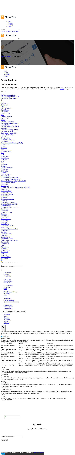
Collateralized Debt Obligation (9, 177)
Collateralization (5, 176)
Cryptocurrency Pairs (7, 238)
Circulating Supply (6, 151)
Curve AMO (4, 252)
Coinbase (3, 166)
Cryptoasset (4, 235)
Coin (2, 163)
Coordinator (4, 209)
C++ (2, 101)
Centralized (4, 128)
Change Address (5, 138)
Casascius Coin (5, 113)
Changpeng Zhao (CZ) (7, 139)
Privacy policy (8, 307)
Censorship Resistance (7, 121)
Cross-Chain (4, 227)
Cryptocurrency (5, 237)
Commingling (5, 186)
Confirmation (4, 196)
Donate (6, 274)
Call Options (4, 103)
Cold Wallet (4, 171)
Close (2, 154)
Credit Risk (4, 222)
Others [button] (3, 394)
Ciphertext (4, 148)
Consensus (4, 197)
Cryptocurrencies (9, 300)
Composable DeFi (6, 191)
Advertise (7, 287)
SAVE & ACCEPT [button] (6, 400)
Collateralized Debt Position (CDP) (11, 179)
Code (2, 161)
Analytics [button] (3, 381)
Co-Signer (4, 159)
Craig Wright (4, 217)
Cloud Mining (5, 158)
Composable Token (6, 192)
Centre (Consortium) (7, 131)
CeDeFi (3, 120)
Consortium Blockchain (7, 202)
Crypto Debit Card (6, 234)
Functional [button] (4, 367)
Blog (5, 295)
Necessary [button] (4, 335)
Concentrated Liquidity (7, 194)
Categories (7, 298)
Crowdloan (4, 232)
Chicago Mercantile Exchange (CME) (12, 143)
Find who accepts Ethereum (9, 98)
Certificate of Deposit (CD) (8, 133)
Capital (3, 106)
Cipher (3, 146)
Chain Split (4, 136)
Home (2, 56)
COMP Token (5, 189)
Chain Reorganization (7, 134)
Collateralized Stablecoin (8, 182)
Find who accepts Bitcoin (8, 95)
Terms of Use (8, 305)
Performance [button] (4, 374)
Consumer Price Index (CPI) (9, 204)
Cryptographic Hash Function (9, 240)
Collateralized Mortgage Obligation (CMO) (13, 181)
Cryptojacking (5, 243)
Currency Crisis (5, 250)
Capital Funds (5, 110)
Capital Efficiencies (6, 108)
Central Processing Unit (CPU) (10, 126)
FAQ (5, 289)
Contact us (7, 279)
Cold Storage (4, 169)
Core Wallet (4, 210)
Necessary (6, 337)
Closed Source (5, 156)
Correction (4, 214)
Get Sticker (7, 276)
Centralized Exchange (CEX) (9, 130)
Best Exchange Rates (10, 292)
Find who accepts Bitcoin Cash (10, 96)
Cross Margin (5, 224)
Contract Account (6, 205)
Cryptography (5, 242)
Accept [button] (3, 454)
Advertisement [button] (5, 388)
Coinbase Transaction (7, 167)
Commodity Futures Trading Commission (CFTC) (15, 187)
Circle (2, 149)
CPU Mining (4, 215)
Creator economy (6, 219)
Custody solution (6, 257)
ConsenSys (4, 200)
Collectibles (4, 184)
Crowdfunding (5, 230)
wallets (62, 89)
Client (2, 153)
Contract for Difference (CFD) (9, 207)
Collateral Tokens (6, 174)
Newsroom (7, 282)
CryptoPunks (4, 247)
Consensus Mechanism (7, 199)
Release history (8, 308)
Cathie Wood (4, 118)
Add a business (8, 285)
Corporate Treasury (6, 212)
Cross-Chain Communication (9, 229)
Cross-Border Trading (7, 225)
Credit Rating (5, 220)
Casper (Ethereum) (6, 116)
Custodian (4, 255)
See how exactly (39, 452)
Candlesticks (4, 105)
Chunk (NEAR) (5, 144)
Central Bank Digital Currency (9, 123)
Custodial (3, 253)
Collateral (3, 172)
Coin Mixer (4, 164)
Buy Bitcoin (7, 272)
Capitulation (4, 111)
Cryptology (4, 245)
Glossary (8, 56)
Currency (3, 248)
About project (8, 281)
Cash (2, 115)
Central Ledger (5, 125)
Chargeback (4, 141)
